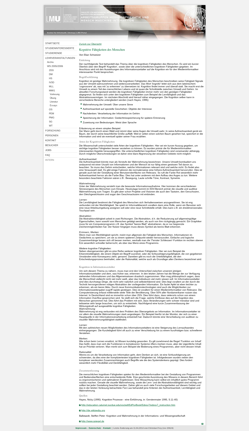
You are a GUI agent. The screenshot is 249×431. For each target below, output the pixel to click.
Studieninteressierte (59, 48)
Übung (53, 98)
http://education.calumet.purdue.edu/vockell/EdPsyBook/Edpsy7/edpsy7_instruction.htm (128, 405)
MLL (51, 86)
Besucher (51, 145)
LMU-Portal (82, 33)
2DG (51, 70)
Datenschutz (95, 428)
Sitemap (71, 33)
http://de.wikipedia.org (93, 410)
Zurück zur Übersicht (90, 44)
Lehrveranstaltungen (60, 58)
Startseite (52, 43)
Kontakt (50, 140)
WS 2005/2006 (55, 66)
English (200, 32)
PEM (51, 113)
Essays (53, 105)
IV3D (51, 82)
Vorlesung (54, 94)
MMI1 (52, 90)
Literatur (54, 102)
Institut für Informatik (56, 33)
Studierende (53, 53)
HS (50, 78)
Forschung (52, 130)
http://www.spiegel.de (92, 421)
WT (51, 125)
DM (51, 74)
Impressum (81, 428)
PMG (51, 117)
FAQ (47, 155)
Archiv (50, 62)
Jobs (48, 150)
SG (50, 121)
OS (50, 109)
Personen (51, 135)
